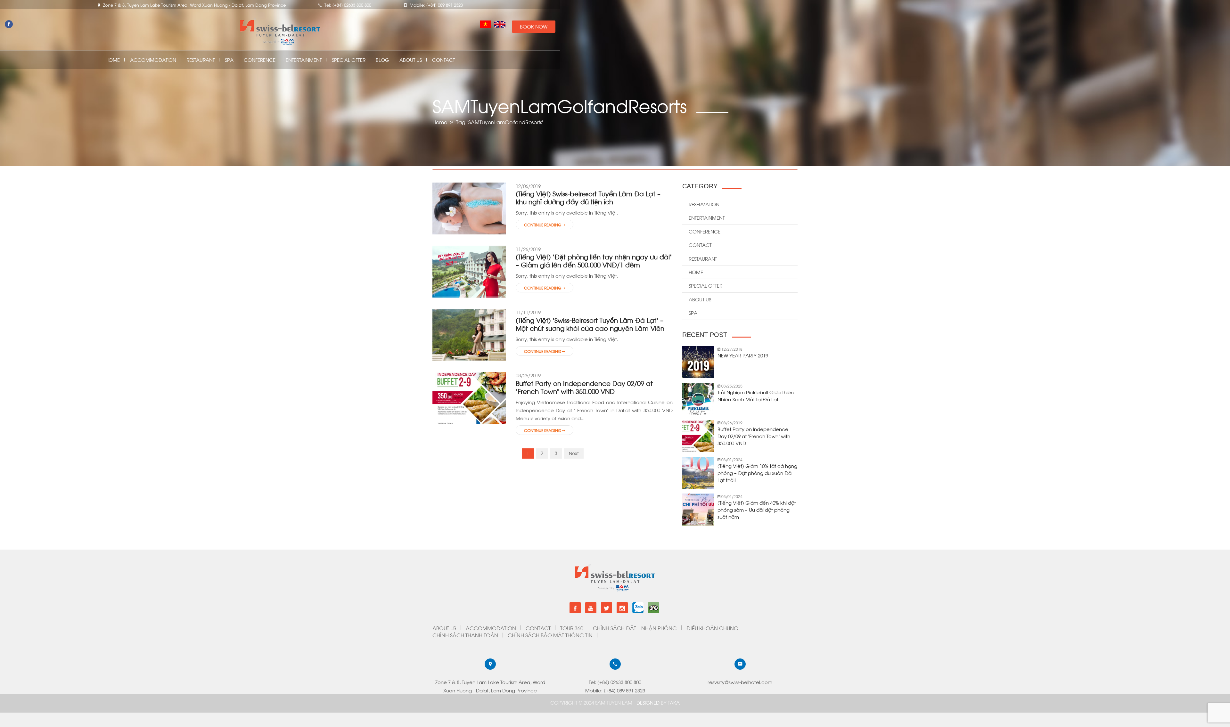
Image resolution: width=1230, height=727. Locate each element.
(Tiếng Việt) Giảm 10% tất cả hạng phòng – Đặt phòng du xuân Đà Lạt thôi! (757, 472)
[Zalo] (638, 605)
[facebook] (575, 607)
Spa (229, 59)
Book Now (533, 26)
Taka (674, 702)
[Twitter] (606, 607)
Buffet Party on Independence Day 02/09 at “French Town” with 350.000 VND (584, 387)
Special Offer (348, 59)
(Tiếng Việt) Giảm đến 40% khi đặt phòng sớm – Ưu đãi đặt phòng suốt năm (757, 509)
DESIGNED (648, 702)
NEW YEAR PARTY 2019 (743, 355)
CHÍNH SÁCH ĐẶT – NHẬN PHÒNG (635, 628)
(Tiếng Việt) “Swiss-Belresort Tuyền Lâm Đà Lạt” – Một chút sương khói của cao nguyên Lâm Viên (590, 323)
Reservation (704, 204)
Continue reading (543, 224)
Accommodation (153, 59)
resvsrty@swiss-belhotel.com (740, 681)
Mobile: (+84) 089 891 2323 (615, 690)
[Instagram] (622, 607)
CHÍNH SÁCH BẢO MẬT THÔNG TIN (550, 635)
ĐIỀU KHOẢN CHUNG (712, 628)
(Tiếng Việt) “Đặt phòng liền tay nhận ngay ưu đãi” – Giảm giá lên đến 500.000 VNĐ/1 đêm (594, 260)
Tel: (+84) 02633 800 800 (615, 681)
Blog (382, 59)
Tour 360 (571, 628)
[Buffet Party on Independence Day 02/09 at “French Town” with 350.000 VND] (469, 397)
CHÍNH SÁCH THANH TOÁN (465, 635)
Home (112, 59)
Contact (443, 59)
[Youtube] (590, 607)
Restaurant (200, 59)
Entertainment (304, 59)
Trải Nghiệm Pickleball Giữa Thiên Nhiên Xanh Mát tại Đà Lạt (756, 395)
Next (574, 453)
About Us (410, 59)
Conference (259, 59)
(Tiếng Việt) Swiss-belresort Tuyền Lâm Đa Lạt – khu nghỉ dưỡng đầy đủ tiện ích (588, 197)
